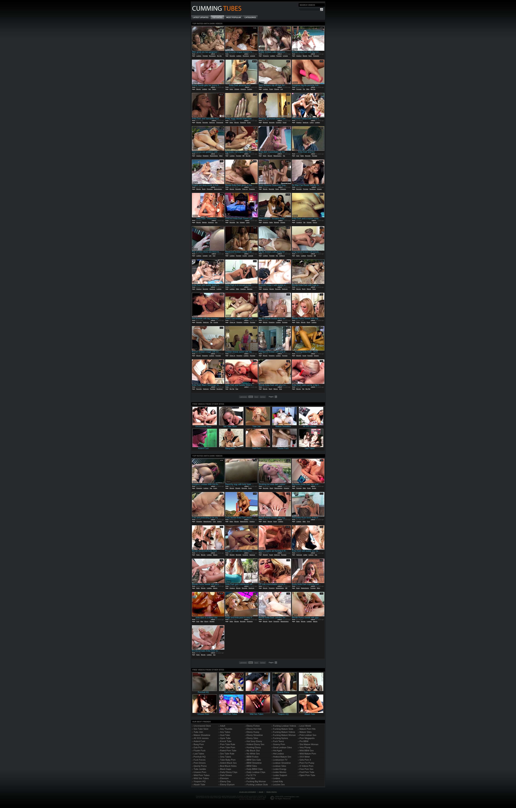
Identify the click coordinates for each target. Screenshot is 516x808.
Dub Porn (198, 747)
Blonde (305, 56)
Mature (309, 289)
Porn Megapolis (307, 738)
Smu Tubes (225, 757)
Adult (222, 726)
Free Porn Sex (306, 769)
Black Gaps (225, 769)
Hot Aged (277, 750)
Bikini (221, 155)
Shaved (276, 89)
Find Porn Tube (307, 772)
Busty (310, 56)
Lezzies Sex (279, 784)
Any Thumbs (226, 729)
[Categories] (250, 17)
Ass (209, 89)
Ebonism (224, 778)
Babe (231, 89)
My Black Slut (253, 750)
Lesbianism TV (280, 760)
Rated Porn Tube (228, 750)
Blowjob (198, 122)
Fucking (249, 89)
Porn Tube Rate (227, 744)
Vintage (236, 89)
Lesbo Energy (279, 769)
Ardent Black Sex (228, 763)
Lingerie (252, 56)
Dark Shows (226, 775)
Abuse (261, 792)
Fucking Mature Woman (284, 735)
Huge (314, 289)
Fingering (266, 56)
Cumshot (278, 122)
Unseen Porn (200, 772)
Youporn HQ (199, 781)
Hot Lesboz (278, 754)
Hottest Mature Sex (282, 757)
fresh (256, 397)
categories (243, 397)
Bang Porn (199, 744)
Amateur (298, 56)
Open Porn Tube (307, 775)
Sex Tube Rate (227, 754)
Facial (284, 122)
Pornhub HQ (199, 757)
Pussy (271, 89)
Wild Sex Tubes (201, 778)
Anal (297, 155)
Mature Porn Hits (308, 729)
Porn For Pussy (307, 763)
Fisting (214, 89)
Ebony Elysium (227, 784)
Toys (308, 521)
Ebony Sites (252, 738)
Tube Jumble (200, 769)
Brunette (232, 56)
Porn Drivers (200, 763)
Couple (244, 255)
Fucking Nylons (280, 738)
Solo (280, 389)
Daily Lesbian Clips (256, 772)
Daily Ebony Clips (228, 772)
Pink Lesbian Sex (308, 735)
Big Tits (219, 56)
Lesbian (198, 56)
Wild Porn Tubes (201, 775)
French (315, 222)
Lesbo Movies (279, 772)
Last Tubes (199, 754)
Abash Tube (199, 784)
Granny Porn (279, 744)
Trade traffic (271, 792)
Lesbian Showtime (282, 763)
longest (262, 397)
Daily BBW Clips (255, 769)
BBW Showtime (254, 763)
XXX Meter (305, 757)
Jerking (219, 521)
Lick (281, 89)
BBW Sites (252, 766)
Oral (214, 255)
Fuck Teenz (278, 741)
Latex (248, 222)
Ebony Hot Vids (254, 729)
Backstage (212, 56)
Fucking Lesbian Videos (284, 726)
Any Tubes (225, 732)
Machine (249, 289)
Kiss (237, 389)
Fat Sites (251, 778)
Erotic (249, 122)
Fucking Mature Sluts (283, 729)
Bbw (201, 621)
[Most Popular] (233, 17)
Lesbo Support (280, 775)
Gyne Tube (225, 738)
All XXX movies (201, 738)
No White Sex (253, 754)
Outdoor (252, 521)
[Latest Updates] (200, 17)
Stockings (246, 56)
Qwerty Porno (200, 766)
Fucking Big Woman (256, 781)
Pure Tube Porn (227, 747)
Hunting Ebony (254, 747)
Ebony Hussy (253, 732)
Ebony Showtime (255, 735)
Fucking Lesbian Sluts (257, 784)
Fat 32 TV (251, 775)
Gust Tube (225, 735)
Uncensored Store (202, 726)
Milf (243, 155)
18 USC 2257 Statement (247, 792)
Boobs (314, 488)
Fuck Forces (199, 760)
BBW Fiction (253, 757)
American (211, 222)
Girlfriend (282, 255)
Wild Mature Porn (308, 754)
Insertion (243, 289)
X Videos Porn (306, 766)
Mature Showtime (202, 735)
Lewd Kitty (278, 781)
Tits (304, 89)
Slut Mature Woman (309, 744)
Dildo (307, 89)
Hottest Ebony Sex (255, 744)
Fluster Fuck (199, 750)
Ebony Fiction (253, 726)
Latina (312, 122)
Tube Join (198, 732)
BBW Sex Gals (254, 760)
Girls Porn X (305, 760)
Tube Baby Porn (228, 760)
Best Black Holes (228, 766)
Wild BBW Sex (307, 750)
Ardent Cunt (199, 741)
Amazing (243, 89)
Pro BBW (304, 741)
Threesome (219, 122)
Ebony (206, 621)
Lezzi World (305, 726)
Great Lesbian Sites (282, 747)
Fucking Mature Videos (284, 732)
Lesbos (276, 778)
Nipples (204, 222)
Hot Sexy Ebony (254, 741)
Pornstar (205, 56)
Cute (214, 521)
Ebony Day (225, 781)
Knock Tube (226, 741)
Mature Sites (305, 732)
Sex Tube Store (201, 729)
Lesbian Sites (279, 766)
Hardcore (212, 122)
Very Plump (305, 747)
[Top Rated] (217, 17)
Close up (245, 189)
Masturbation (214, 155)
